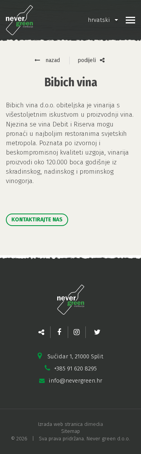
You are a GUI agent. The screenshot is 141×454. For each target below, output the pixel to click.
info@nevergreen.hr (75, 380)
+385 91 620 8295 (75, 368)
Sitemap (70, 431)
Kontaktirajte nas (37, 219)
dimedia (93, 424)
